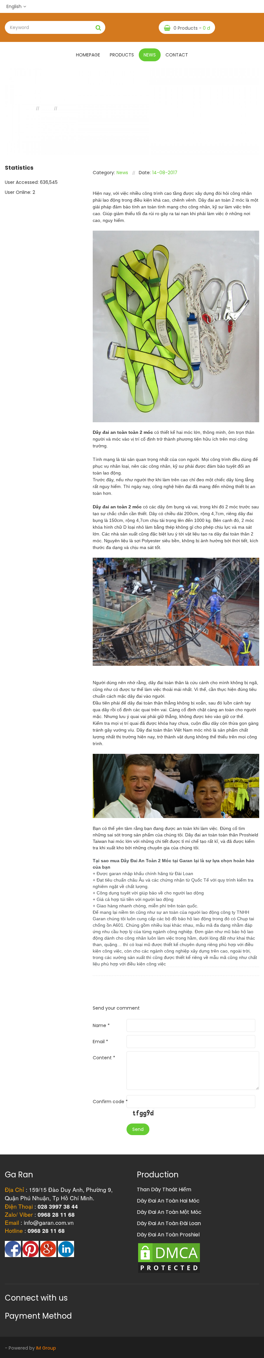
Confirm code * (110, 1101)
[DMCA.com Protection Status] (169, 1257)
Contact (176, 55)
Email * (100, 1041)
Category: (104, 172)
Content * (104, 1057)
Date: (145, 172)
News (150, 55)
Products (122, 55)
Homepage (88, 55)
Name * (101, 1025)
